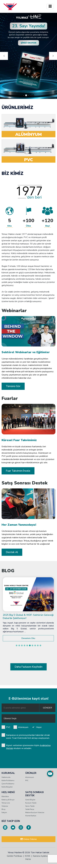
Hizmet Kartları (30, 816)
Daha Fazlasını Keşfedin (28, 667)
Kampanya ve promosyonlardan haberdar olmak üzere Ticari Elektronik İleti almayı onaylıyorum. (28, 737)
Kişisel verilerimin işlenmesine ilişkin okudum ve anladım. (28, 747)
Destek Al (12, 552)
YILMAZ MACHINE (10, 6)
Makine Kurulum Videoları (34, 812)
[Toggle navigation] (50, 6)
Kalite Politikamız (8, 780)
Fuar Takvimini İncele (18, 471)
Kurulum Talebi (30, 803)
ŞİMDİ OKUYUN (28, 42)
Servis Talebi (30, 806)
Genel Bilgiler (30, 800)
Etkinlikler (5, 796)
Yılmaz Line (6, 803)
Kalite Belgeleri (7, 787)
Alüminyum (23, 727)
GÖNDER (47, 707)
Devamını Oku (28, 638)
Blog (3, 809)
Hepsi (38, 727)
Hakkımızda (6, 777)
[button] (16, 645)
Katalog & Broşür (8, 800)
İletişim (4, 812)
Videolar (5, 806)
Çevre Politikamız (8, 784)
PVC (8, 727)
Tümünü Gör (13, 386)
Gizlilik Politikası (14, 856)
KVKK (27, 856)
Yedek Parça (29, 809)
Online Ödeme (30, 839)
